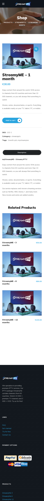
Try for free (6, 431)
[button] (36, 49)
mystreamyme (23, 140)
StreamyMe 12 (8, 499)
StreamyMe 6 (7, 496)
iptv (15, 140)
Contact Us (6, 435)
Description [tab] (22, 152)
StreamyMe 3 (7, 493)
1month (11, 140)
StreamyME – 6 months (9, 282)
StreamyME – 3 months (9, 243)
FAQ (4, 425)
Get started (6, 428)
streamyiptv (20, 22)
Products (8, 22)
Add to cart (10, 120)
